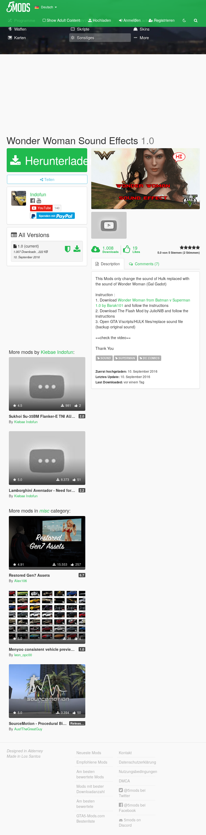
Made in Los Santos (24, 756)
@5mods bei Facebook (132, 807)
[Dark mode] (184, 20)
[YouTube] (38, 200)
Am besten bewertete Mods (90, 774)
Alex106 (20, 580)
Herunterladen (54, 160)
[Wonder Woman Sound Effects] (145, 178)
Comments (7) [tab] (146, 263)
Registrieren (164, 20)
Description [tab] (109, 263)
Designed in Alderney (25, 750)
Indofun (38, 194)
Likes (136, 251)
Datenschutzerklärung (137, 762)
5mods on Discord (130, 822)
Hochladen (101, 20)
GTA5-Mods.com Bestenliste (90, 818)
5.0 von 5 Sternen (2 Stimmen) (178, 252)
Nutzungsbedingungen (137, 771)
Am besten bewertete (85, 803)
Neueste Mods (88, 752)
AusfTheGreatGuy (28, 728)
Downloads (110, 251)
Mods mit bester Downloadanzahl (90, 788)
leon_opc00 (23, 654)
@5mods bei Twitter (132, 792)
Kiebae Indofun (57, 351)
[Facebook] (32, 200)
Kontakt (125, 752)
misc (44, 510)
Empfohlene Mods (91, 762)
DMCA (124, 780)
